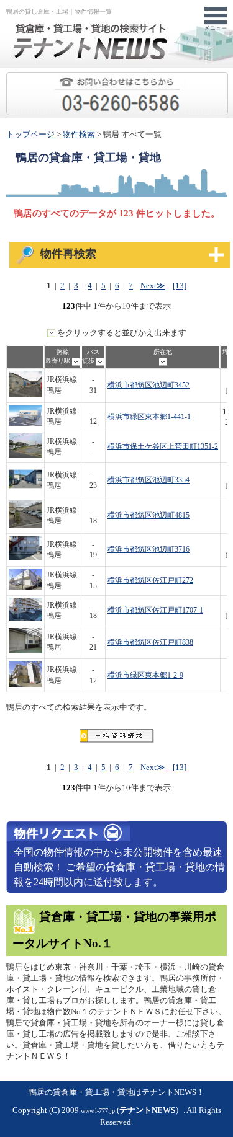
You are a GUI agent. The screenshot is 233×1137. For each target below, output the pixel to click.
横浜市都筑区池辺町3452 (148, 385)
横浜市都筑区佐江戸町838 (150, 643)
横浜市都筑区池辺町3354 (148, 480)
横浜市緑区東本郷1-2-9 (145, 675)
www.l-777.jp (98, 1110)
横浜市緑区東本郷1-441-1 (149, 417)
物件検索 (79, 134)
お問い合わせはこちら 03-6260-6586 (227, 78)
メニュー (215, 19)
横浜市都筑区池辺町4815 (148, 515)
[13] (179, 285)
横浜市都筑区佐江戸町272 (150, 581)
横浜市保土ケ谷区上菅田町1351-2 (162, 447)
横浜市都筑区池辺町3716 (148, 550)
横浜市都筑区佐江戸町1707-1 (155, 610)
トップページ (30, 134)
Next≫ (152, 285)
